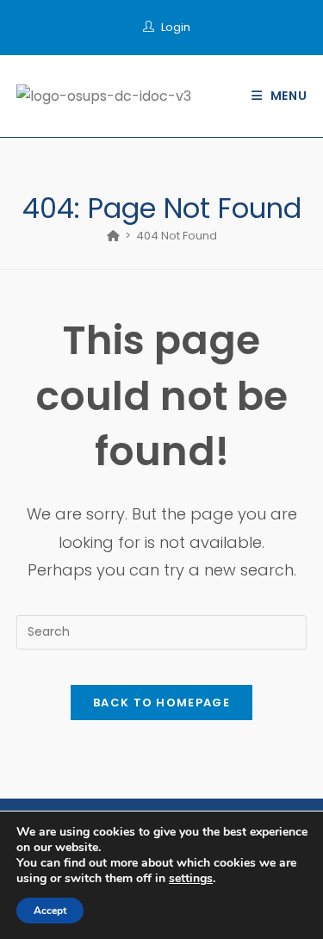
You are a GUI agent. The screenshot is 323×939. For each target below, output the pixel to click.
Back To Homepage (161, 702)
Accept (50, 910)
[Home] (113, 235)
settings (191, 878)
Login (175, 27)
